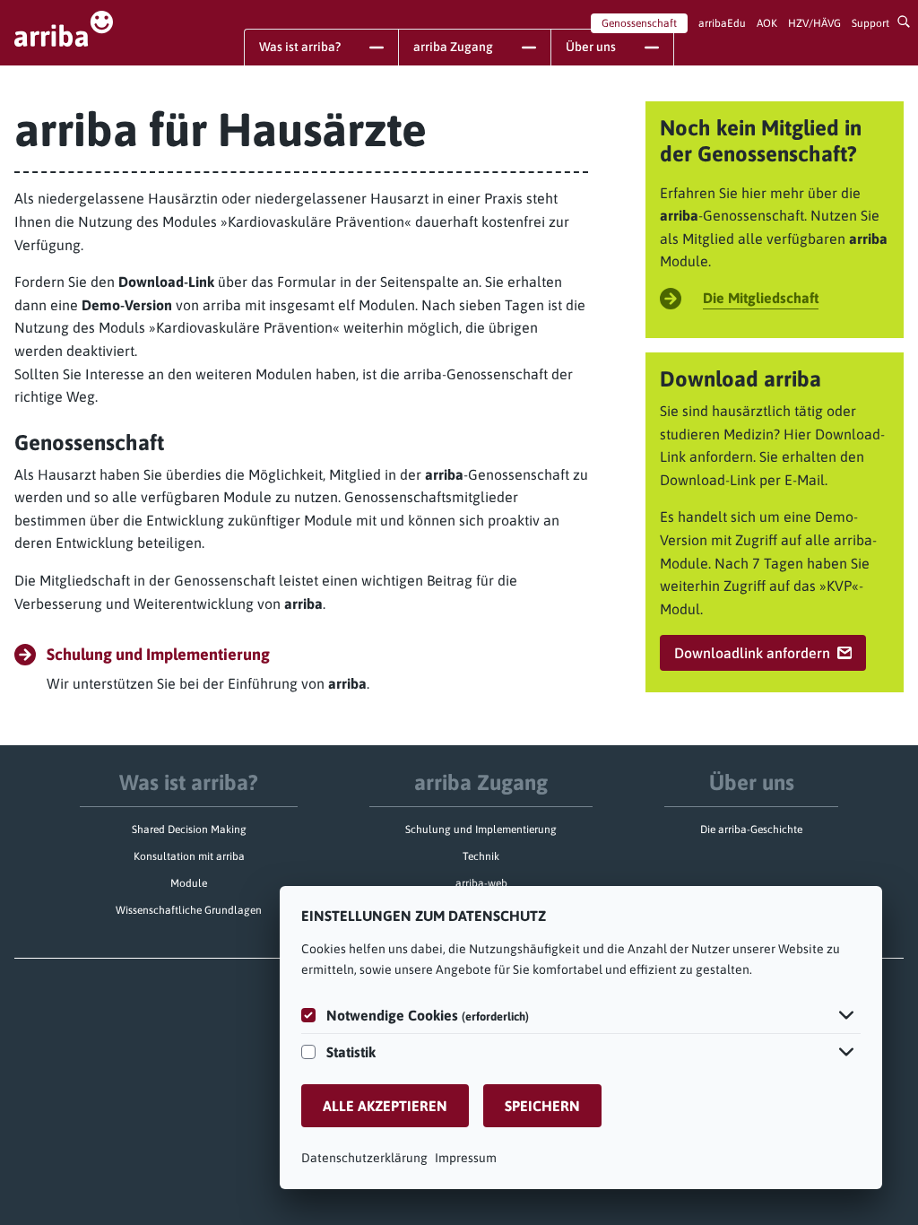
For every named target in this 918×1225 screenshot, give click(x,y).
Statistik (351, 1052)
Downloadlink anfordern (752, 653)
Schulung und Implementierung (481, 829)
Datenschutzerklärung (364, 1158)
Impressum (466, 1158)
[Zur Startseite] (63, 29)
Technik (481, 856)
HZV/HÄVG (814, 23)
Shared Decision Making (189, 829)
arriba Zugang (481, 782)
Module (188, 883)
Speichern (542, 1106)
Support (870, 23)
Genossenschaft (639, 23)
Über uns (751, 782)
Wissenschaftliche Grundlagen (189, 910)
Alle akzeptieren (385, 1106)
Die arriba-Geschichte (751, 829)
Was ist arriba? (188, 782)
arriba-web (481, 883)
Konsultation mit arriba (189, 856)
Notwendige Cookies (427, 1015)
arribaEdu (722, 23)
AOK (767, 23)
